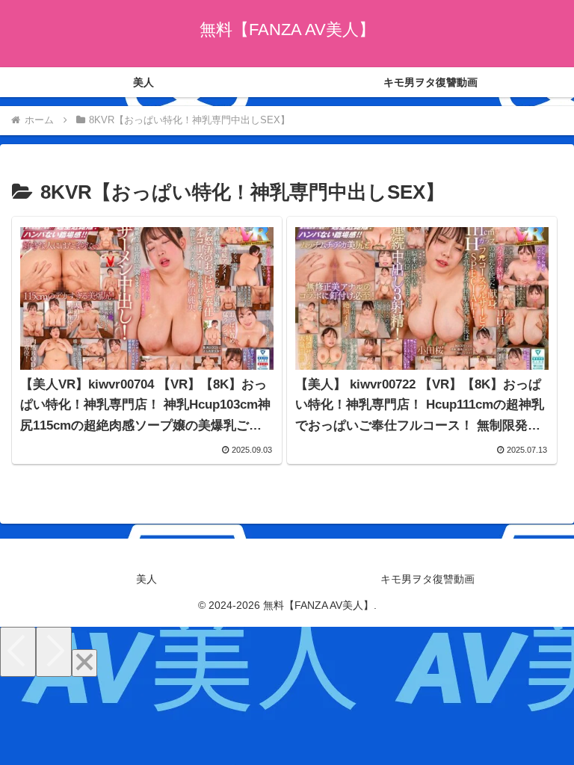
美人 (146, 579)
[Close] (84, 663)
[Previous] (18, 652)
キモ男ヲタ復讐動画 (427, 579)
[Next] (54, 652)
